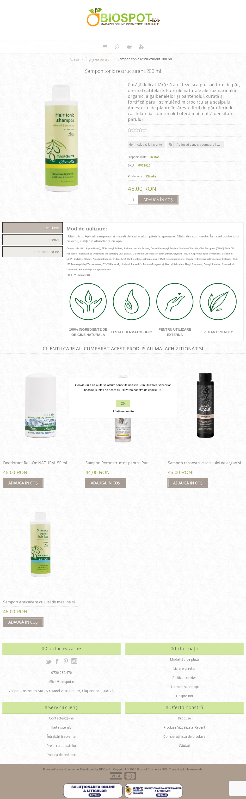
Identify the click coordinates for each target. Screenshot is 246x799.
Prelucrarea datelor (61, 745)
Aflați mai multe (123, 411)
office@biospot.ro (61, 681)
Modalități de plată (184, 659)
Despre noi (184, 696)
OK (123, 403)
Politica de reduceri (61, 754)
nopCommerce (69, 769)
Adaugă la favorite (149, 144)
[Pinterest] (65, 661)
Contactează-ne (46, 251)
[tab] (32, 227)
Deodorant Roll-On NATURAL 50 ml (35, 462)
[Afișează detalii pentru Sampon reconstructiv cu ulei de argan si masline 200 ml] (205, 408)
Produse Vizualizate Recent (184, 727)
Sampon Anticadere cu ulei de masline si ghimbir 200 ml (39, 604)
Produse (184, 718)
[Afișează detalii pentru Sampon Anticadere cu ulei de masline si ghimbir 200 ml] (40, 547)
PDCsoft (104, 769)
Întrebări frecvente (61, 736)
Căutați (184, 745)
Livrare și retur (184, 668)
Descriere (51, 227)
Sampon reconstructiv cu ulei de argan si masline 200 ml (204, 465)
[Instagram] (74, 661)
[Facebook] (57, 661)
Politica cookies (184, 677)
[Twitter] (48, 661)
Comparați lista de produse (184, 736)
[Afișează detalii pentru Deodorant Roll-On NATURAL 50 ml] (40, 408)
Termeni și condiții (184, 686)
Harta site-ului (61, 727)
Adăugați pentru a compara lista (199, 144)
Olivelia (151, 176)
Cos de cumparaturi (129, 47)
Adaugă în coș (158, 199)
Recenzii (52, 239)
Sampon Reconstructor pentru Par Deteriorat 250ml (117, 465)
